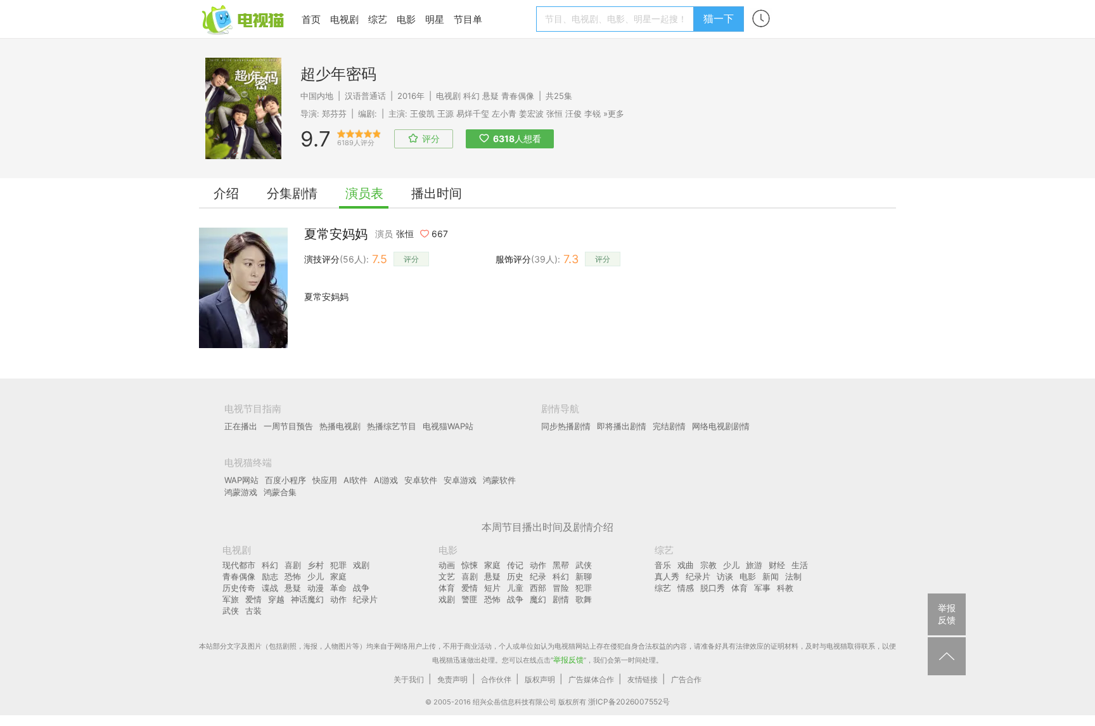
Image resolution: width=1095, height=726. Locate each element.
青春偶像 (517, 96)
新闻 (770, 576)
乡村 (315, 565)
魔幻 (538, 599)
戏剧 (361, 565)
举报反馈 (568, 659)
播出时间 (436, 193)
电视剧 (344, 19)
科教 (785, 588)
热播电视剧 (340, 426)
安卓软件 (420, 480)
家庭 (338, 576)
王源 (445, 113)
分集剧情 (292, 193)
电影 (406, 19)
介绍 (226, 193)
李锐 (592, 113)
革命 (338, 588)
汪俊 (573, 113)
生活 (799, 565)
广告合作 (686, 679)
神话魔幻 (307, 599)
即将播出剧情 (621, 426)
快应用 (324, 480)
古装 (253, 611)
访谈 (725, 576)
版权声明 (540, 679)
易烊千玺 (472, 113)
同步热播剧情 (566, 426)
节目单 (468, 19)
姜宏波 (531, 113)
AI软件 (355, 480)
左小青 (504, 113)
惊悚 (469, 565)
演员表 (364, 193)
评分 (411, 259)
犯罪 (338, 565)
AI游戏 (386, 480)
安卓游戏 (460, 480)
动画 (447, 565)
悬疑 (490, 96)
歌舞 (583, 599)
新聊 (583, 576)
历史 (515, 576)
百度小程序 (285, 480)
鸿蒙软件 (499, 480)
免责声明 (452, 679)
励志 (270, 576)
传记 (515, 565)
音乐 (663, 565)
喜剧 (293, 565)
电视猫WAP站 (448, 426)
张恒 (554, 113)
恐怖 (293, 576)
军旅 (230, 599)
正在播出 (240, 426)
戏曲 (685, 565)
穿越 (276, 599)
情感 (685, 588)
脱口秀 (712, 588)
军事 (762, 588)
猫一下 (718, 18)
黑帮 (561, 565)
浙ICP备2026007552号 (629, 701)
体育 (447, 588)
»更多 (613, 113)
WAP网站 (241, 480)
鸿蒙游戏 (240, 492)
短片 (492, 588)
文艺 (447, 576)
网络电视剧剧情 (721, 426)
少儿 (315, 576)
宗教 (708, 565)
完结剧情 (669, 426)
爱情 (253, 599)
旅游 (754, 565)
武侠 (230, 611)
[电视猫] (244, 18)
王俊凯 (422, 113)
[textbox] (617, 19)
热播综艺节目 (391, 426)
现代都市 (238, 565)
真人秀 (667, 576)
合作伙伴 (496, 679)
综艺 (377, 19)
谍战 (270, 588)
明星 (434, 19)
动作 (338, 599)
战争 (361, 588)
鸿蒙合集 (280, 492)
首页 (311, 19)
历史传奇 (238, 588)
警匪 (469, 599)
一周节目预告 (288, 426)
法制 (793, 576)
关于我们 (409, 679)
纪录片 (365, 599)
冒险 (561, 588)
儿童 (515, 588)
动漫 (315, 588)
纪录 (538, 576)
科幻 (471, 96)
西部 (538, 588)
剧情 (561, 599)
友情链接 (642, 679)
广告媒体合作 (591, 679)
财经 (777, 565)
